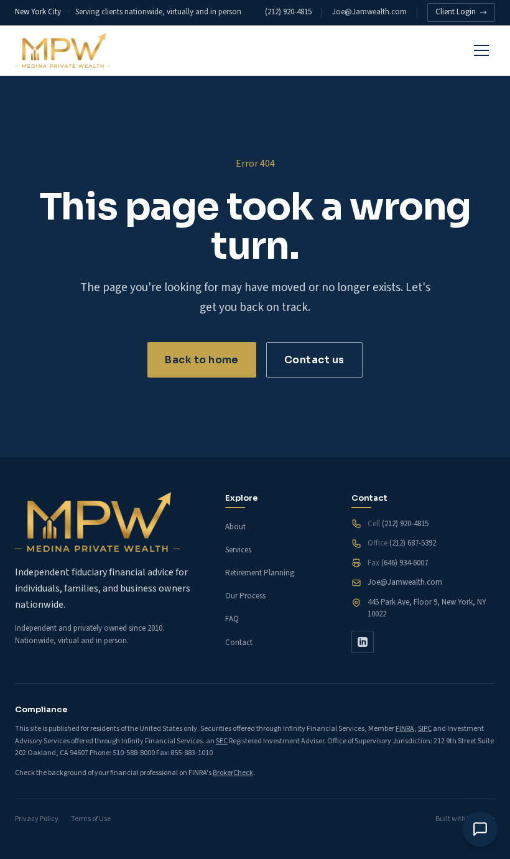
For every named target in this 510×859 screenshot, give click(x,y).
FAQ (232, 619)
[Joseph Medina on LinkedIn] (362, 642)
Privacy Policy (36, 819)
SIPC (425, 728)
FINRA (405, 728)
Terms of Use (91, 819)
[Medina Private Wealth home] (63, 50)
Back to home (202, 359)
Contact (239, 642)
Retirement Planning (259, 572)
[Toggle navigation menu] (481, 50)
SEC (222, 741)
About (235, 526)
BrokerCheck (233, 773)
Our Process (245, 595)
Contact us (314, 359)
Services (238, 549)
